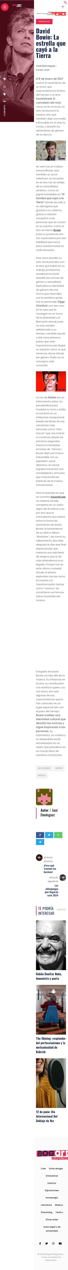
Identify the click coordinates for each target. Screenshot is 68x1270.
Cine (43, 1168)
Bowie (57, 230)
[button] (65, 3)
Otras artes (52, 1219)
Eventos (52, 1183)
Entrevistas (52, 1175)
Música (42, 775)
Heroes (59, 768)
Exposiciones (52, 1190)
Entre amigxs (56, 1168)
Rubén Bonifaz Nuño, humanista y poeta (49, 976)
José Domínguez (45, 65)
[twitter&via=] (5, 94)
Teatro (59, 1212)
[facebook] (5, 101)
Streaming (46, 1212)
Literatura (46, 1205)
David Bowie (58, 497)
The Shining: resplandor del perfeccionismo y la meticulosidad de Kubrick (51, 1045)
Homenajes (44, 21)
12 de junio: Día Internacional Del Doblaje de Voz (46, 1116)
